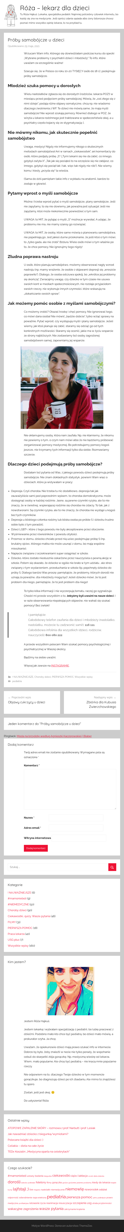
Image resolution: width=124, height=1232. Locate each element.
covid (90, 1176)
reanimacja (52, 1203)
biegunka (48, 1176)
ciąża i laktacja (79, 1175)
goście (65, 1183)
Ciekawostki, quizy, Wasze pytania (29, 916)
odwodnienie (25, 1197)
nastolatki (45, 1189)
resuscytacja (65, 1203)
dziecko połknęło (28, 1183)
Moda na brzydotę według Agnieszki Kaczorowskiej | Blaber (54, 736)
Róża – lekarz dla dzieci (55, 8)
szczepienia (79, 1203)
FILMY (12, 922)
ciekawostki (61, 1176)
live (31, 1189)
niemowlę (74, 1189)
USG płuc (14, 939)
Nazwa (29, 817)
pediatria (17, 681)
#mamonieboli (17, 898)
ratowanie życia (37, 1203)
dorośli (14, 1182)
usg (89, 1203)
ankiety (30, 1176)
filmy (49, 1182)
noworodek (91, 1189)
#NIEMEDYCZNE (18, 904)
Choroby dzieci (42, 676)
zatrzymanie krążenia (74, 1209)
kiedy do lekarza (101, 1182)
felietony (41, 1182)
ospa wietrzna (39, 1197)
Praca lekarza (16, 933)
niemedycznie (58, 1189)
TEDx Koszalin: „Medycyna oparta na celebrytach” (39, 1151)
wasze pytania (51, 1209)
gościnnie (72, 1183)
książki (113, 1183)
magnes (37, 1190)
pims (95, 1198)
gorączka (57, 1182)
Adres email (32, 827)
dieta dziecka (98, 1176)
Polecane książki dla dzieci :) (25, 1139)
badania (39, 1176)
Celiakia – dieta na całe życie (26, 1145)
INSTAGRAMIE (60, 665)
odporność (13, 1197)
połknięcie (102, 1198)
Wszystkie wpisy (84, 676)
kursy (10, 1190)
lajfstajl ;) (21, 1189)
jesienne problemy (84, 1183)
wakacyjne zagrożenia (23, 1209)
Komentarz (32, 765)
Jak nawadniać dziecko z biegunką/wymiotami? (38, 1134)
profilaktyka (24, 1203)
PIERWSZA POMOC (63, 676)
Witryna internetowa (37, 838)
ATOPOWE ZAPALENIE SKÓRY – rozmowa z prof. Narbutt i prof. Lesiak (51, 1128)
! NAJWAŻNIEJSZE (22, 676)
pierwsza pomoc (79, 1197)
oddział (103, 1189)
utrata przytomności (102, 1203)
